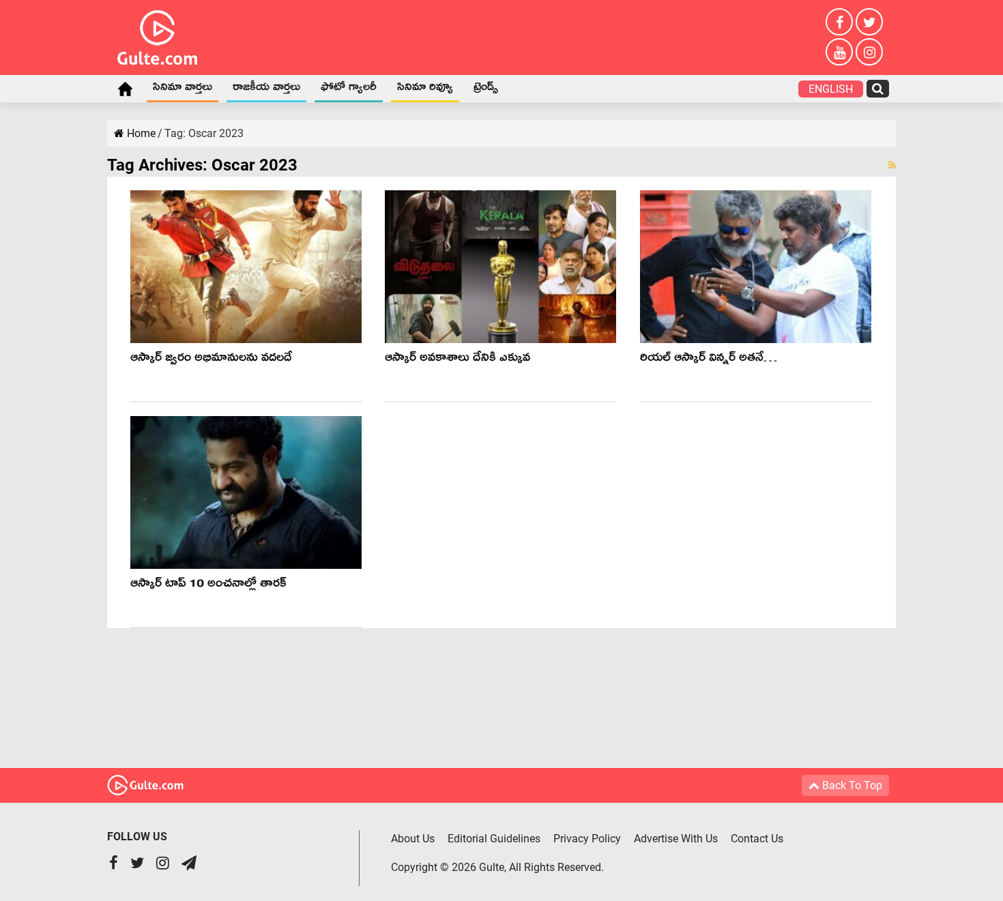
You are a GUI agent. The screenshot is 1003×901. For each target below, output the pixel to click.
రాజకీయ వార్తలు (266, 89)
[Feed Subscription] (892, 165)
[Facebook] (839, 21)
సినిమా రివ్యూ (425, 89)
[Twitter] (869, 21)
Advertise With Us (676, 838)
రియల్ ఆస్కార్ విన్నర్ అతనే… (708, 360)
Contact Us (757, 838)
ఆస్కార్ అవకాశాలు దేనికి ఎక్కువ (461, 360)
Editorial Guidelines (494, 838)
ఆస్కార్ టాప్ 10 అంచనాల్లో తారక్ (208, 585)
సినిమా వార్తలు (182, 89)
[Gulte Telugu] (157, 34)
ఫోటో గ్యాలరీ (349, 89)
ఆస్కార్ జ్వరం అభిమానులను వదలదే (211, 360)
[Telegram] (189, 864)
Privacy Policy (587, 838)
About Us (413, 838)
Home (125, 88)
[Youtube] (839, 51)
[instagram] (869, 51)
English (831, 89)
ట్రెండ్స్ (486, 89)
